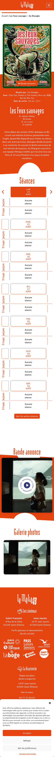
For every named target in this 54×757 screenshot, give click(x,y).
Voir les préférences (27, 748)
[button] (49, 702)
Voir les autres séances (27, 416)
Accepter (27, 733)
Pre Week (3, 192)
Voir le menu (27, 692)
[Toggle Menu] (49, 5)
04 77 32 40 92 (27, 697)
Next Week (51, 192)
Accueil (5, 16)
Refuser (27, 740)
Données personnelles (28, 754)
